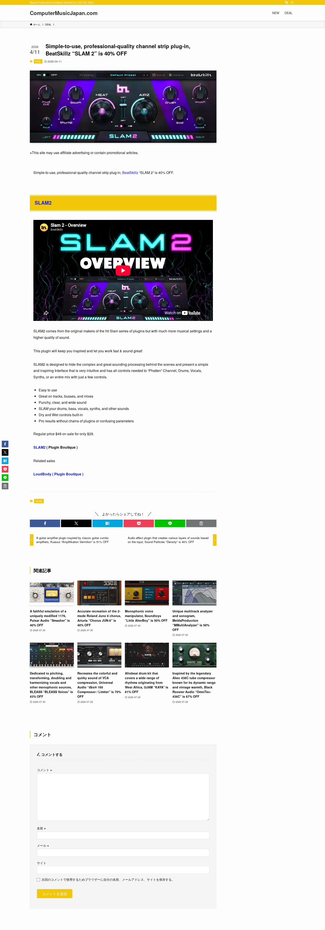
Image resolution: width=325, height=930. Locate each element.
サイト (41, 862)
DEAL (38, 61)
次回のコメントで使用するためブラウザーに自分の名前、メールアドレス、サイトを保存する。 (108, 879)
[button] (45, 523)
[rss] (286, 2)
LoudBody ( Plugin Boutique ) (58, 473)
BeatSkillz (130, 172)
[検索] (292, 2)
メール (43, 845)
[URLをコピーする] (201, 523)
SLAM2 (43, 202)
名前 (41, 828)
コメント (44, 769)
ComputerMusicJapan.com (64, 12)
